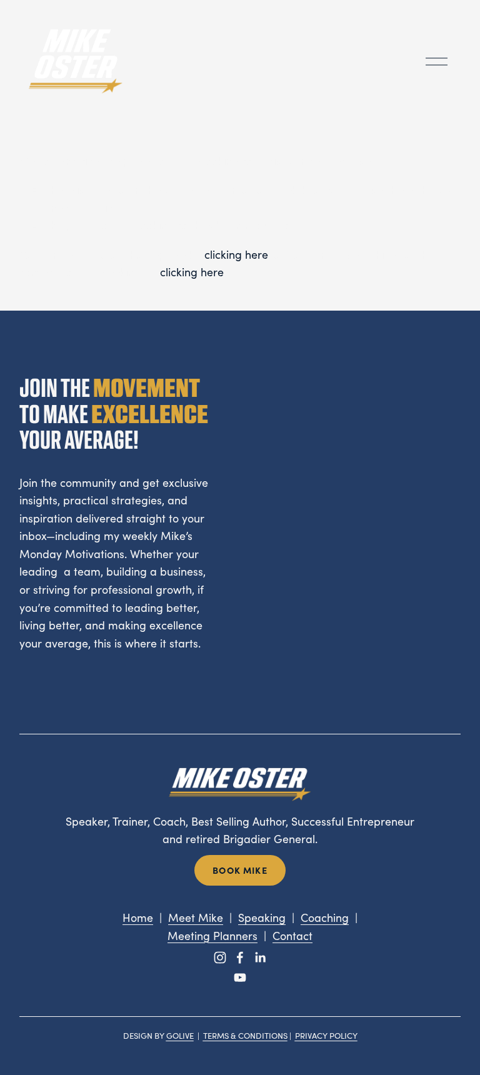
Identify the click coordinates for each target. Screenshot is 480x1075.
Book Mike (239, 870)
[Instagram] (220, 957)
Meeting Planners (213, 935)
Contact (292, 935)
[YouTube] (240, 977)
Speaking (262, 917)
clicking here (236, 254)
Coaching (325, 917)
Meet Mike (195, 917)
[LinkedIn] (260, 957)
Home (137, 917)
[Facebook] (240, 957)
